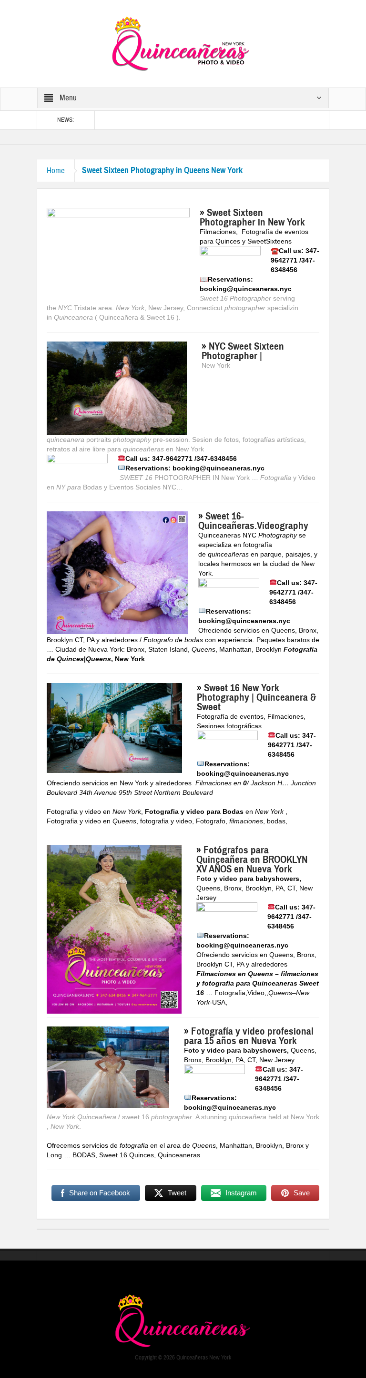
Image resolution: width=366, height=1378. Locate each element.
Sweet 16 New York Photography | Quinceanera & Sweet (256, 697)
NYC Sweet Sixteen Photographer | (243, 351)
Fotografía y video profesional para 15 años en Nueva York (249, 1036)
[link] (218, 231)
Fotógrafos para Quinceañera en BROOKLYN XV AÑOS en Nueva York (251, 859)
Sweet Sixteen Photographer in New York (252, 217)
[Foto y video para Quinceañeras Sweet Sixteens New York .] (183, 43)
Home (56, 171)
